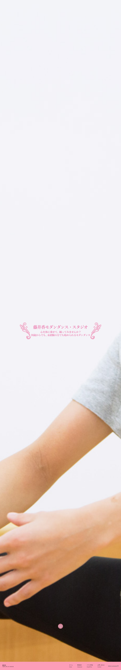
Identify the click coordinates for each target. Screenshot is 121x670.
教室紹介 (79, 666)
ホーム (71, 666)
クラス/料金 (90, 666)
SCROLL (60, 626)
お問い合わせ (101, 666)
